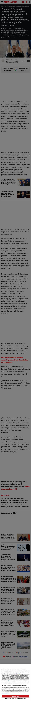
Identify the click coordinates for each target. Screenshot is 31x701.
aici (8, 680)
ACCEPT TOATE (15, 696)
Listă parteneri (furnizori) (5, 693)
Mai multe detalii (18, 673)
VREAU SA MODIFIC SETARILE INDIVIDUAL (15, 698)
